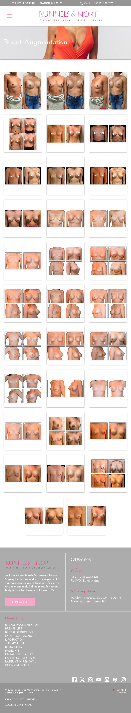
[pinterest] (115, 679)
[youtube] (98, 679)
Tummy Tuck (14, 643)
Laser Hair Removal (20, 658)
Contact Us (20, 602)
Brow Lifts (13, 647)
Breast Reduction (19, 632)
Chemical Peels (17, 665)
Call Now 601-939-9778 (98, 3)
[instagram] (90, 679)
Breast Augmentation (35, 42)
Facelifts (12, 651)
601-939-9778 (81, 560)
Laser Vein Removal (20, 661)
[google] (107, 679)
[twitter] (82, 679)
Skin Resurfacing (18, 636)
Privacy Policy (14, 700)
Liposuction (14, 640)
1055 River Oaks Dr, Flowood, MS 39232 (36, 3)
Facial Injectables (19, 654)
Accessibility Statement (20, 705)
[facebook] (74, 679)
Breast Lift (13, 628)
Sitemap (32, 700)
